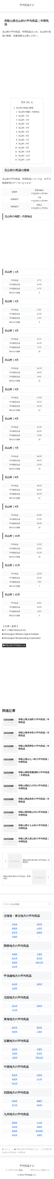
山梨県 (14, 988)
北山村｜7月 (23, 140)
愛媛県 (39, 1101)
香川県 (14, 1105)
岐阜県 (14, 1028)
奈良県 (39, 1053)
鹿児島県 (39, 1131)
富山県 (14, 1006)
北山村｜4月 (23, 128)
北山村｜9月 (23, 147)
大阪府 (14, 1058)
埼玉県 (14, 967)
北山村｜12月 (24, 159)
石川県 (14, 1010)
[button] (49, 904)
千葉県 (39, 954)
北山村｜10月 (24, 151)
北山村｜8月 (23, 143)
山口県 (39, 1079)
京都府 (14, 1053)
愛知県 (39, 1028)
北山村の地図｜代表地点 (29, 112)
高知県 (39, 1105)
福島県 (39, 933)
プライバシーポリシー (40, 1170)
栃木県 (14, 958)
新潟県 (14, 984)
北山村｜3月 (23, 124)
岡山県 (14, 1083)
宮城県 (14, 937)
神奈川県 (39, 962)
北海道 (14, 924)
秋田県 (39, 924)
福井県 (39, 1006)
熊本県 (14, 1135)
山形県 (39, 928)
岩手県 (14, 933)
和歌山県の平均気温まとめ (15, 645)
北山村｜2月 (23, 120)
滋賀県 (14, 1049)
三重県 (39, 1032)
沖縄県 (39, 1135)
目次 (23, 102)
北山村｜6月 (23, 136)
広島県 (39, 1075)
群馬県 (14, 962)
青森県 (14, 928)
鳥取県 (14, 1075)
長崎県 (14, 1131)
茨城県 (14, 954)
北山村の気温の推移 (24, 108)
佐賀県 (14, 1127)
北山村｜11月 (24, 155)
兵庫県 (39, 1049)
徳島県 (14, 1101)
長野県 (39, 984)
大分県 (39, 1123)
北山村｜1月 (23, 116)
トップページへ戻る (14, 1170)
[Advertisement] (27, 68)
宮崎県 (39, 1127)
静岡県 (14, 1032)
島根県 (14, 1079)
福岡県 (14, 1123)
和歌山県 (39, 1058)
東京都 (39, 958)
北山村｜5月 (23, 132)
